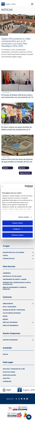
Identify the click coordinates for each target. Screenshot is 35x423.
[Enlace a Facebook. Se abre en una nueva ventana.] (24, 399)
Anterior (5, 168)
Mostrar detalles (24, 217)
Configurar (16, 229)
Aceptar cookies (17, 223)
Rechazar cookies (17, 235)
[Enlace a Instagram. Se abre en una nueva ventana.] (19, 399)
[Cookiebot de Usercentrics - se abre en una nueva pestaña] (25, 186)
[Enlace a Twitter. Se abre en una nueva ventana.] (16, 399)
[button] (25, 173)
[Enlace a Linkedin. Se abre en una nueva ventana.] (27, 399)
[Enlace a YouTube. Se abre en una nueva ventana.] (21, 399)
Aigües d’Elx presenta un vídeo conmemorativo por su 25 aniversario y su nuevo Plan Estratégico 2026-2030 (15, 42)
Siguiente (22, 168)
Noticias (5, 354)
